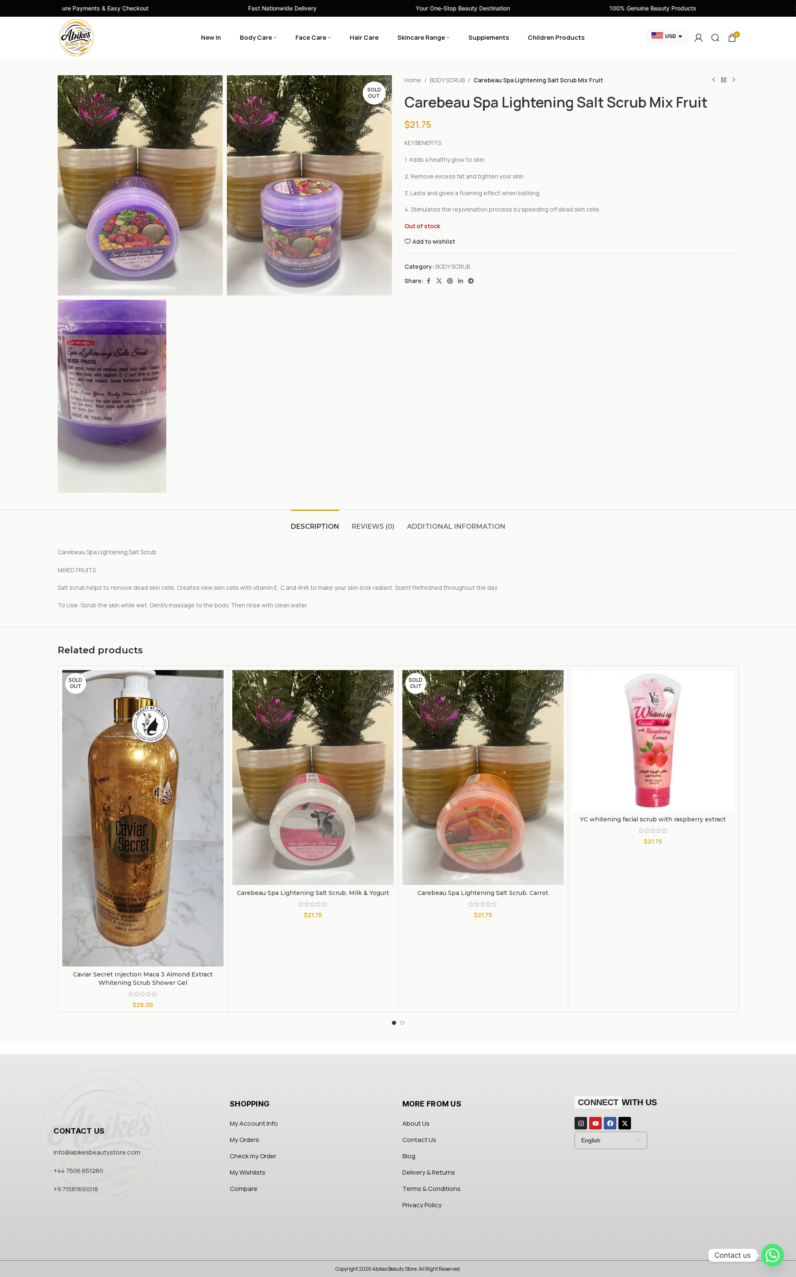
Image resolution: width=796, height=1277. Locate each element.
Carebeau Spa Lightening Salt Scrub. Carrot (482, 893)
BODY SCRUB (447, 80)
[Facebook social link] (429, 281)
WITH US (617, 1102)
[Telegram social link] (470, 281)
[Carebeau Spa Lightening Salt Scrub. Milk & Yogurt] (313, 777)
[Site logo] (76, 37)
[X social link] (439, 281)
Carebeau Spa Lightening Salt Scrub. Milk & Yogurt (313, 893)
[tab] (315, 522)
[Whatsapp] (772, 1255)
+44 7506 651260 (78, 1170)
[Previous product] (714, 80)
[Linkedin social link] (460, 281)
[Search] (715, 37)
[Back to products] (724, 80)
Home (412, 80)
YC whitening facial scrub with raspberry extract (653, 819)
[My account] (698, 37)
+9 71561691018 (75, 1189)
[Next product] (734, 80)
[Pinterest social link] (450, 281)
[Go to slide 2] (402, 1023)
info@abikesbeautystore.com (96, 1152)
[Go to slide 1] (394, 1023)
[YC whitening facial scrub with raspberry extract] (653, 740)
